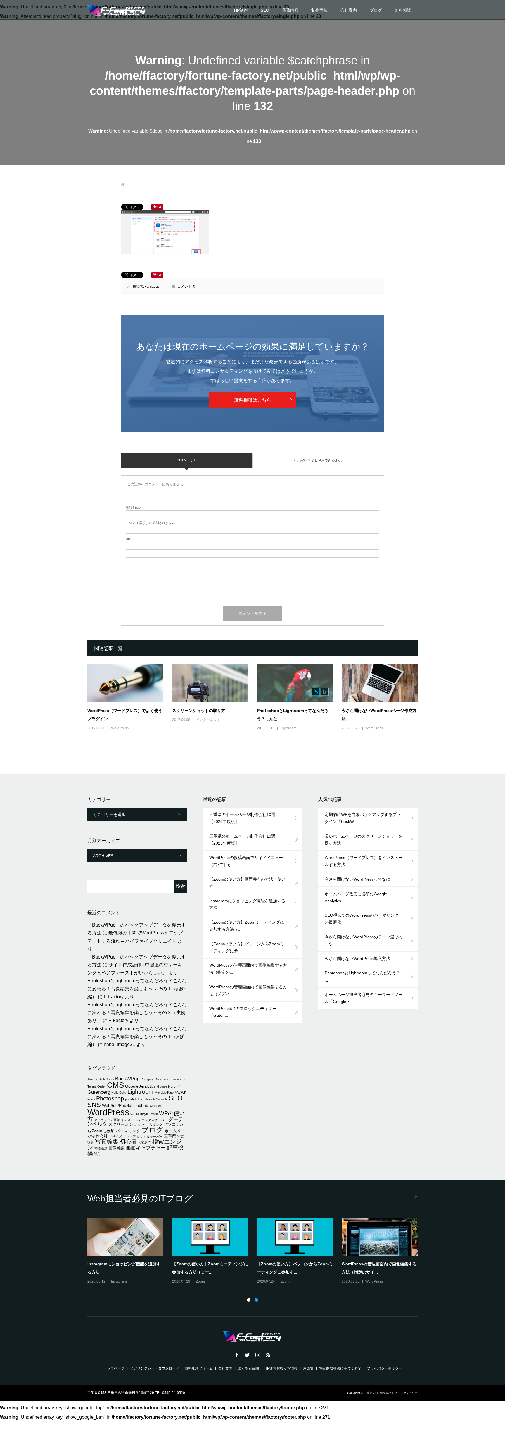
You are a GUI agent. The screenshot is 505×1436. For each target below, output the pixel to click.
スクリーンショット (126, 1124)
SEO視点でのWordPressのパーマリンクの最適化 (362, 919)
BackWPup (127, 1078)
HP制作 (241, 10)
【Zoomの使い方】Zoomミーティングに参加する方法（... (246, 926)
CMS (115, 1085)
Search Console (156, 1099)
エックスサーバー (154, 1120)
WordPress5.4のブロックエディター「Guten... (242, 1012)
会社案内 (348, 10)
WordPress (120, 728)
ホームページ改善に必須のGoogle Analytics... (356, 897)
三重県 (170, 1136)
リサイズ (115, 1136)
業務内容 (290, 10)
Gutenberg (98, 1092)
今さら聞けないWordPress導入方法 (357, 958)
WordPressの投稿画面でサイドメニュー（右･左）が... (246, 861)
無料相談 (403, 10)
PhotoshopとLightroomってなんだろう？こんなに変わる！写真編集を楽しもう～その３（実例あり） (137, 1012)
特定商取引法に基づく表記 (340, 1368)
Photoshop (110, 1098)
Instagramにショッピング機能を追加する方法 (247, 904)
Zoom (200, 1281)
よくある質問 (248, 1368)
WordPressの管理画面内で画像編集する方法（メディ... (248, 990)
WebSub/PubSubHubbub (125, 1105)
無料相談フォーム (199, 1368)
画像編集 (116, 1148)
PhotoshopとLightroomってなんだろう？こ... (362, 976)
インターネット (208, 720)
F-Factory (114, 996)
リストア (129, 1136)
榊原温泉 (100, 1148)
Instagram (119, 1281)
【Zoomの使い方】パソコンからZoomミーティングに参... (246, 947)
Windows (155, 1106)
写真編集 (106, 1141)
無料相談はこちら (252, 400)
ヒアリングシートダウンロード (154, 1368)
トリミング (154, 1124)
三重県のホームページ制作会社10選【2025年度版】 (242, 839)
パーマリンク (128, 1131)
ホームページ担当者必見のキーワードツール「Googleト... (363, 998)
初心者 (128, 1141)
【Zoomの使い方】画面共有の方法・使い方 (247, 883)
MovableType (164, 1092)
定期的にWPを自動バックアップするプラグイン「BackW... (363, 818)
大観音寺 (144, 1142)
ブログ (376, 10)
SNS (94, 1104)
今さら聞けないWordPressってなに (357, 879)
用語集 (308, 1368)
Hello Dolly (118, 1092)
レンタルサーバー (150, 1136)
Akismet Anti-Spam (100, 1079)
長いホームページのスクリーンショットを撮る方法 (363, 839)
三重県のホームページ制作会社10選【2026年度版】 (242, 818)
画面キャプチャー (146, 1148)
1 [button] (248, 1300)
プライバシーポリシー (384, 1368)
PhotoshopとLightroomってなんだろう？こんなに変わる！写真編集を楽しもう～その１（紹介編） (137, 988)
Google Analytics (140, 1086)
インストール (130, 1120)
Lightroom (288, 728)
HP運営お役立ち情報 (281, 1368)
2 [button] (256, 1300)
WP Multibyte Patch (144, 1114)
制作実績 (319, 10)
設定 (97, 1154)
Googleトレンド (168, 1086)
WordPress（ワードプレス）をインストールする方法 (363, 861)
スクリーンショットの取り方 (198, 710)
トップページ (113, 1368)
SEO (265, 10)
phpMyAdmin (134, 1099)
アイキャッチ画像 (107, 1120)
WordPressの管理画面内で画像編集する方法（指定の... (248, 969)
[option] (256, 1251)
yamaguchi (153, 287)
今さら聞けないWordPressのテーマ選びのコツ (363, 940)
